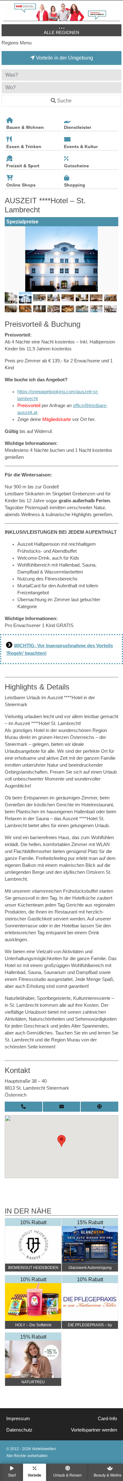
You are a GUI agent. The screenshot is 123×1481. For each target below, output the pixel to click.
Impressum (18, 1418)
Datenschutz (19, 1429)
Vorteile (34, 1475)
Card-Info (107, 1418)
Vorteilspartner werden (94, 1429)
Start (12, 1475)
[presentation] (10, 259)
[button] (61, 1140)
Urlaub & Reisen (67, 1475)
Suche (64, 100)
